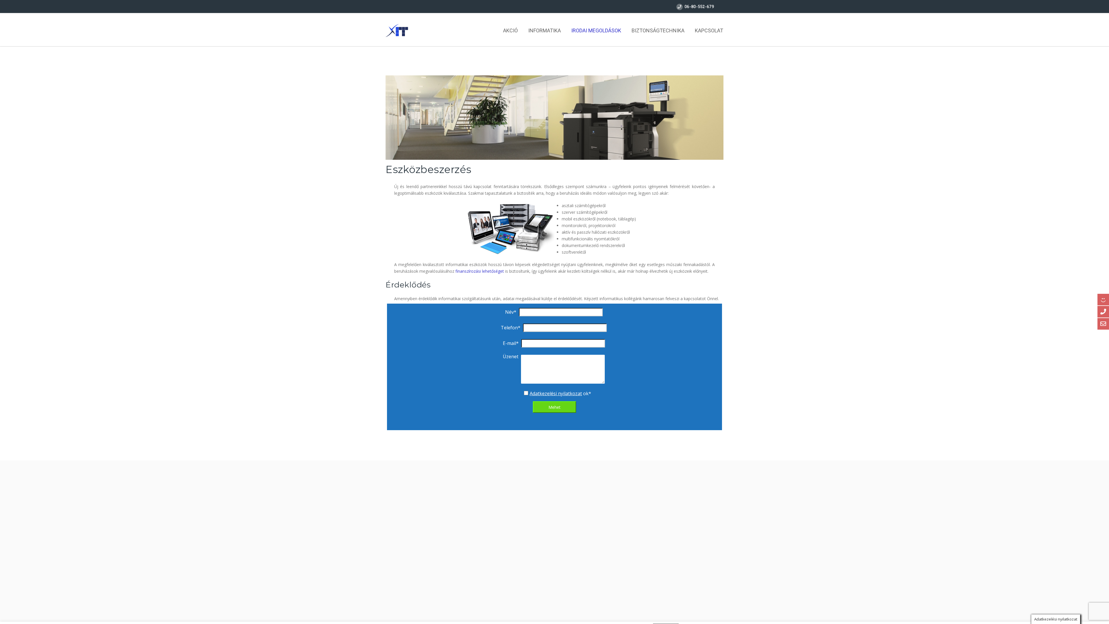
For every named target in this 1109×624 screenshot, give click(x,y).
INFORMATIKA (544, 30)
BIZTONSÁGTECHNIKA (658, 30)
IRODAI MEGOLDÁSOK (596, 30)
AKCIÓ (510, 30)
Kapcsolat (709, 30)
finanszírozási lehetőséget (479, 271)
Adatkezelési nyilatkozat (556, 393)
